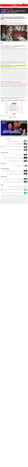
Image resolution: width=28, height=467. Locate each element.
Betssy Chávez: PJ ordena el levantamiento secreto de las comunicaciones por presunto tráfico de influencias (13, 23)
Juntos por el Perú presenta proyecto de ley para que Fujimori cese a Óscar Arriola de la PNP (13, 149)
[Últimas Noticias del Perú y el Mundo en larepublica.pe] (14, 5)
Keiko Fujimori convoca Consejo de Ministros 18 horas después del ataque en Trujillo (11, 22)
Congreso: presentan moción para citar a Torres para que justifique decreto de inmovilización (12, 100)
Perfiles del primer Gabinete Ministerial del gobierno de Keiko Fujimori (16, 160)
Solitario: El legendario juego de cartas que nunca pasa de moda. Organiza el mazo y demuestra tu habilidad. (11, 189)
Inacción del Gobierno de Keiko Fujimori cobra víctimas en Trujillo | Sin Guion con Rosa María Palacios (18, 11)
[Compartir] (26, 43)
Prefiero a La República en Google (13, 117)
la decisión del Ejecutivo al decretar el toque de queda (20, 83)
